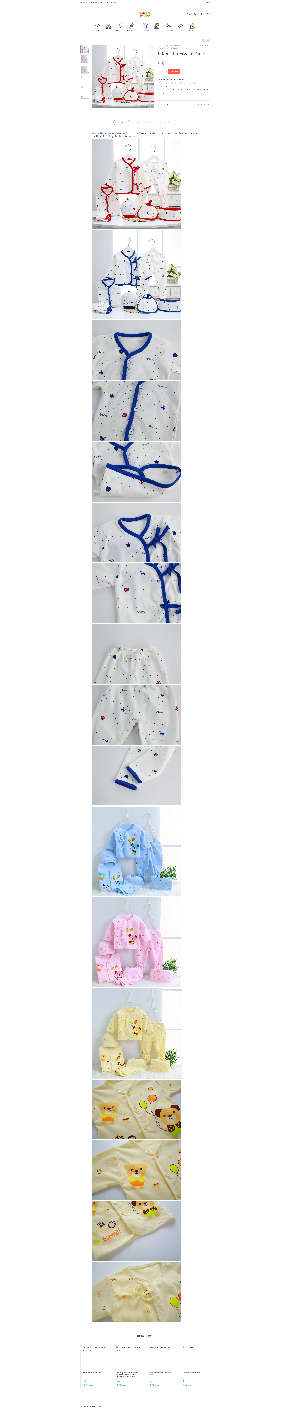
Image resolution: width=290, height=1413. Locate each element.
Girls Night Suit (196, 83)
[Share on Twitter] (201, 104)
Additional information (145, 123)
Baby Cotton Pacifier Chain (92, 1372)
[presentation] (96, 76)
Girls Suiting (175, 48)
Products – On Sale (97, 2)
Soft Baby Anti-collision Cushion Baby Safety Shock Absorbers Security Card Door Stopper (127, 1374)
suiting (206, 90)
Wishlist (113, 2)
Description (122, 123)
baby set (164, 90)
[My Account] (202, 14)
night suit (199, 90)
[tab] (121, 123)
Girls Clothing (163, 48)
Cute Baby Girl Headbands (191, 1372)
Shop (166, 46)
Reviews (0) (168, 123)
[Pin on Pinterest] (204, 104)
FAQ (107, 2)
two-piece (161, 93)
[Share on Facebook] (197, 104)
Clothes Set (172, 90)
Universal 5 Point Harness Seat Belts (160, 1373)
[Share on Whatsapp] (208, 104)
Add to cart (174, 71)
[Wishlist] (188, 14)
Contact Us (83, 2)
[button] (195, 14)
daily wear (180, 90)
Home (159, 46)
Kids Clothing (175, 46)
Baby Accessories (172, 83)
